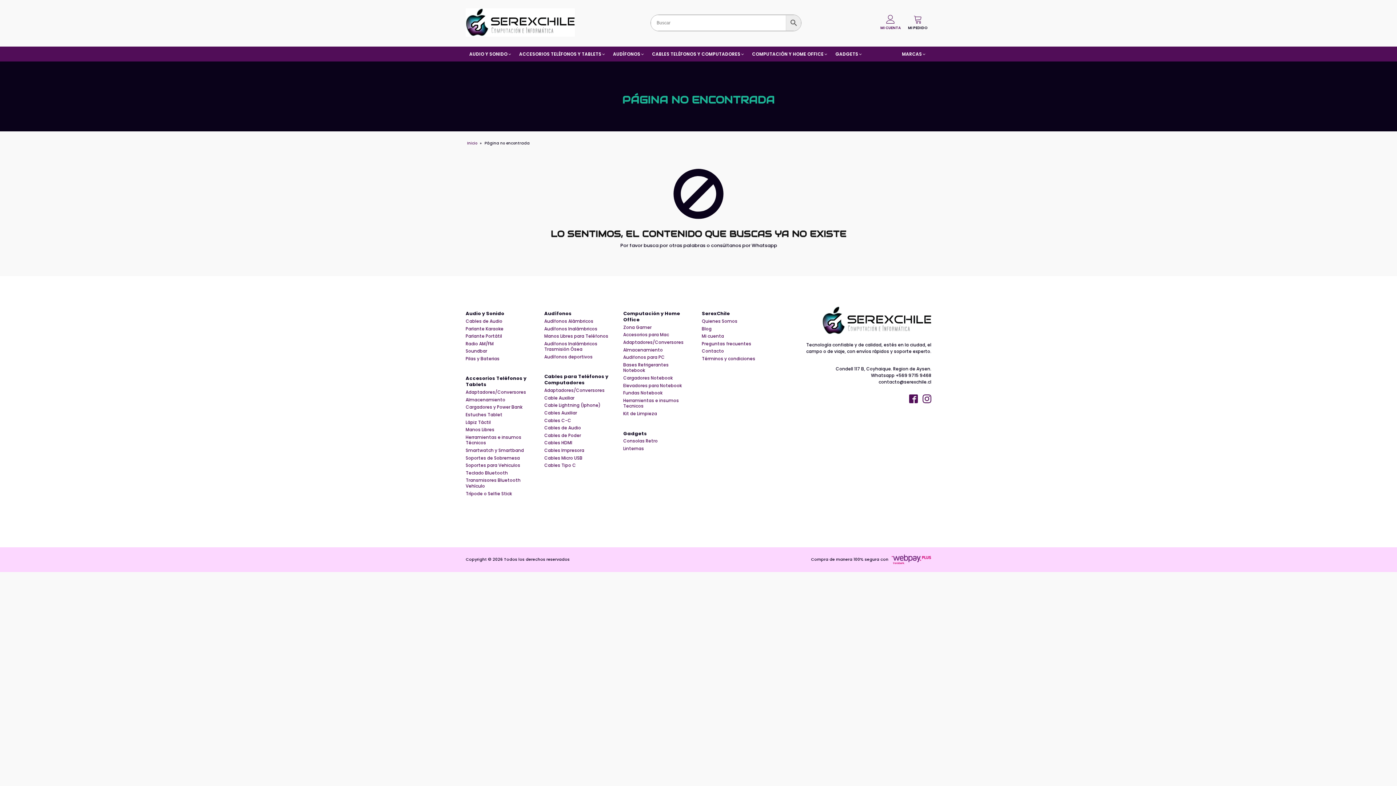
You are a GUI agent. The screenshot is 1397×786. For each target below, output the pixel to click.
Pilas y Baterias (483, 359)
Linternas (633, 449)
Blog (707, 329)
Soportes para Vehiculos (493, 465)
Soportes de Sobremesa (493, 458)
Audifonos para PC (644, 357)
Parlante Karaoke (485, 329)
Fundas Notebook (642, 393)
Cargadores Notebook (648, 378)
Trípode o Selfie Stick (489, 494)
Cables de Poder (562, 435)
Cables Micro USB (563, 458)
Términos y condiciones (728, 359)
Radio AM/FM (480, 344)
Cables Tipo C (560, 465)
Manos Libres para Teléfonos (576, 336)
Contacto (713, 351)
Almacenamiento (485, 400)
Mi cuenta (713, 336)
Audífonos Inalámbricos (570, 329)
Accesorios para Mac (646, 335)
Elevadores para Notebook (652, 386)
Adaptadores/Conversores (496, 392)
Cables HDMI (558, 443)
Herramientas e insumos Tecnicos (651, 403)
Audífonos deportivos (568, 357)
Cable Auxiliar (559, 398)
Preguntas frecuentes (726, 344)
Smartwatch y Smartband (495, 450)
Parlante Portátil (484, 336)
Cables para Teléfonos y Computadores (576, 380)
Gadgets (635, 434)
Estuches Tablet (484, 415)
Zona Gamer (637, 327)
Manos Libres (480, 430)
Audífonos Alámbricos (568, 321)
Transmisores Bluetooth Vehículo (493, 483)
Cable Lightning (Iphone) (572, 405)
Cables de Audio (484, 321)
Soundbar (476, 351)
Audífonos (558, 314)
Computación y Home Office (651, 317)
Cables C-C (557, 421)
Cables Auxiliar (560, 413)
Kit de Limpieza (640, 414)
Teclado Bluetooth (487, 473)
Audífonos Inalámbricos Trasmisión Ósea (570, 346)
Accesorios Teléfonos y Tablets (496, 382)
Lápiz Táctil (478, 422)
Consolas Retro (640, 441)
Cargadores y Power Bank (494, 407)
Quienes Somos (719, 321)
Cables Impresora (564, 450)
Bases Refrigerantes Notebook (646, 367)
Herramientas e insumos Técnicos (493, 440)
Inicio (472, 143)
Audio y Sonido (485, 314)
